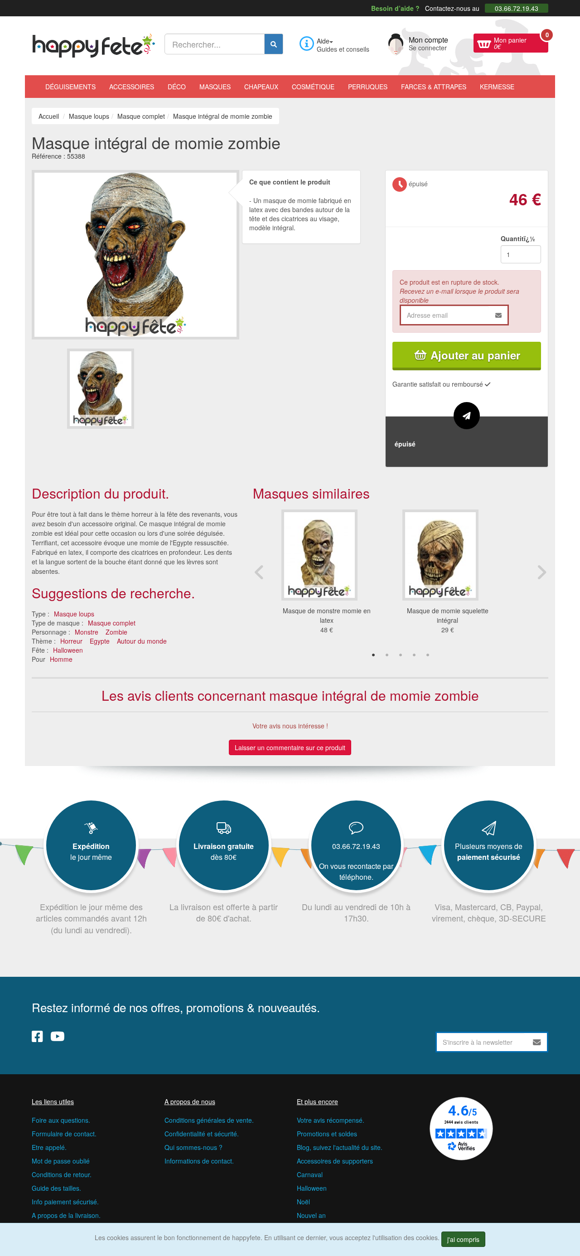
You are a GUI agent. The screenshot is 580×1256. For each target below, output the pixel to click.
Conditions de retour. (62, 1174)
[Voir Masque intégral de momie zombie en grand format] (135, 253)
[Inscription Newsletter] (537, 1042)
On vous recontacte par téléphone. (356, 871)
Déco (177, 86)
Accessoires (131, 86)
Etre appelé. (49, 1147)
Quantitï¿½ (518, 238)
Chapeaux (261, 86)
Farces (433, 86)
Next (541, 572)
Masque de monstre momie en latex (327, 615)
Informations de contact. (199, 1160)
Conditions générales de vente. (209, 1120)
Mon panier (521, 42)
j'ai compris (463, 1239)
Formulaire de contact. (64, 1133)
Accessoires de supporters (335, 1160)
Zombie (116, 631)
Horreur (71, 640)
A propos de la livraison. (66, 1215)
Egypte (100, 640)
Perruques (367, 86)
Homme (61, 659)
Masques (215, 86)
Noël (303, 1201)
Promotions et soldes (327, 1133)
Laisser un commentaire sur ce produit (290, 747)
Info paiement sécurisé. (65, 1201)
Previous (259, 572)
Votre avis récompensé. (330, 1120)
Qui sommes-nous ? (193, 1147)
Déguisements (70, 86)
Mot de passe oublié (61, 1160)
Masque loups (74, 613)
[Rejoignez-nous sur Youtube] (57, 1036)
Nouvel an (311, 1215)
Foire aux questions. (61, 1120)
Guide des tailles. (56, 1188)
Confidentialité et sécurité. (201, 1133)
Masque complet (111, 622)
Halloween (68, 650)
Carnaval (310, 1174)
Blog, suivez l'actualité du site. (339, 1147)
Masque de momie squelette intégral (447, 615)
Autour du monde (142, 640)
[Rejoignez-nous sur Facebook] (37, 1036)
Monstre (86, 631)
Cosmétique (313, 86)
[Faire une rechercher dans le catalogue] (274, 44)
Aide (323, 41)
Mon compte (428, 42)
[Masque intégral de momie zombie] (100, 389)
